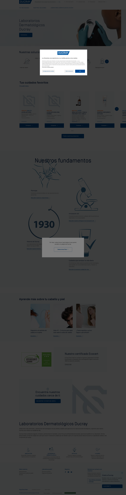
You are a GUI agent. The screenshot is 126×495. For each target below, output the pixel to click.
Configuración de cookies (48, 71)
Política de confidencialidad (48, 67)
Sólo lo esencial (69, 71)
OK (80, 71)
